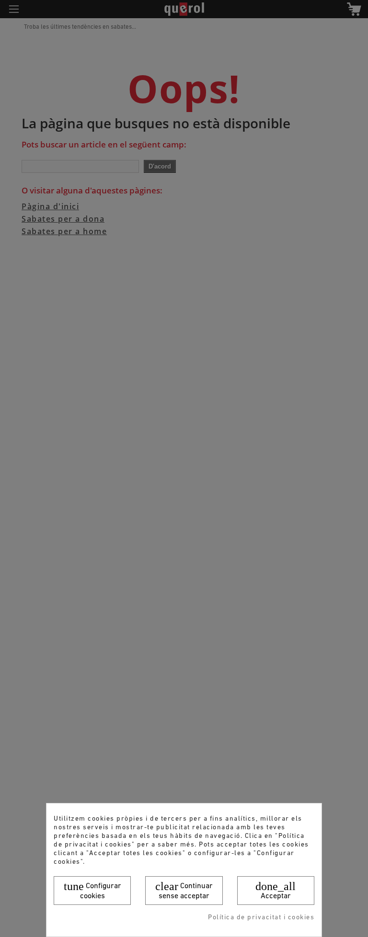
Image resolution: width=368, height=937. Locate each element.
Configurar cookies (92, 890)
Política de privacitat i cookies (261, 917)
